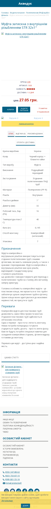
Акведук (25, 3)
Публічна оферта (12, 428)
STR (28, 82)
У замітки (43, 108)
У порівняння (43, 111)
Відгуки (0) (20, 133)
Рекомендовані (35, 133)
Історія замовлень (13, 448)
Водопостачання (17, 13)
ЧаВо (5, 431)
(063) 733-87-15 (12, 475)
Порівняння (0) (11, 455)
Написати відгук (26, 123)
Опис (11, 133)
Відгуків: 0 (38, 118)
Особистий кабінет (14, 445)
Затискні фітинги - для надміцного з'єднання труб (11, 380)
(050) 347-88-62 (12, 472)
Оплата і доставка (25, 142)
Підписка (8, 458)
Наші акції (8, 419)
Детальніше (7, 500)
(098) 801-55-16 (12, 479)
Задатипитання (24, 109)
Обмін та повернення (14, 422)
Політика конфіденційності (18, 425)
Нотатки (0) (9, 451)
